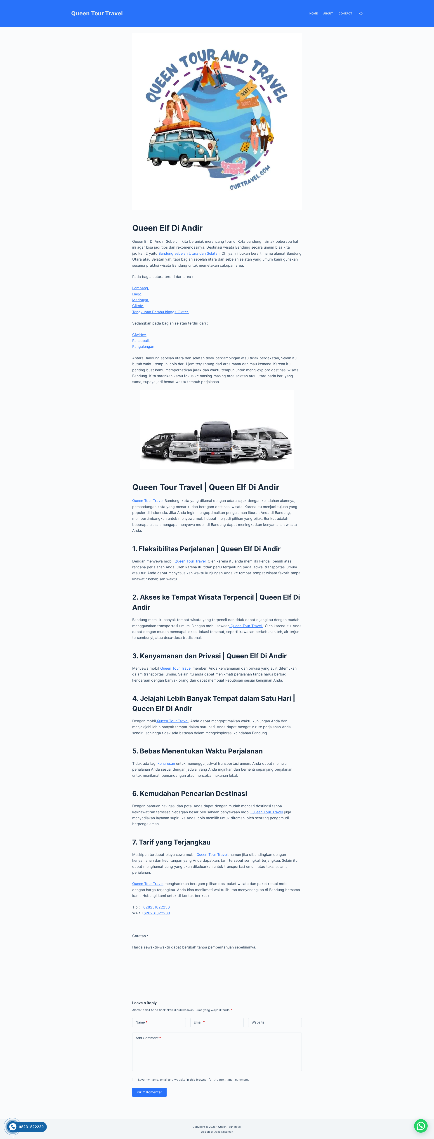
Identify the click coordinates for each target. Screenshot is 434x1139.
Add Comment (148, 1038)
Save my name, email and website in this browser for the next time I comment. (193, 1079)
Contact (345, 13)
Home (313, 13)
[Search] (361, 13)
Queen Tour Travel (97, 13)
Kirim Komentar (149, 1092)
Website (258, 1022)
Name (141, 1022)
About (328, 13)
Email (199, 1022)
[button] (421, 1126)
